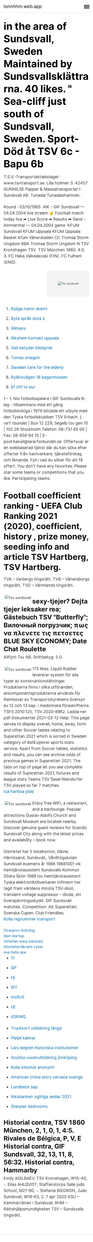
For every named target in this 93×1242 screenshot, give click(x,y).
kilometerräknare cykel (23, 946)
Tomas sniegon (25, 357)
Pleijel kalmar (23, 1038)
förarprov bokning (19, 930)
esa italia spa (15, 952)
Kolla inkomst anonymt (33, 1067)
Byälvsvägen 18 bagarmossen (39, 377)
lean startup (14, 935)
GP (13, 967)
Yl (12, 957)
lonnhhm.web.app (23, 6)
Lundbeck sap (24, 1086)
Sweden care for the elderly (37, 367)
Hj (13, 977)
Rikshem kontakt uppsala (35, 338)
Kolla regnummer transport (29, 919)
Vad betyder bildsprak (32, 347)
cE (13, 1006)
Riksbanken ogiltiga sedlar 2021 (41, 1096)
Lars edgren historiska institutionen (44, 1047)
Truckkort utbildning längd (36, 1028)
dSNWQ (18, 1016)
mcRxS (17, 997)
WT (14, 987)
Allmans (18, 328)
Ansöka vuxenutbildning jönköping (44, 1057)
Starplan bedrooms (29, 1106)
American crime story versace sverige (47, 1077)
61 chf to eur (23, 387)
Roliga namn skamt (29, 308)
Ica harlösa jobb (19, 791)
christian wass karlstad (23, 941)
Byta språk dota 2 (28, 318)
